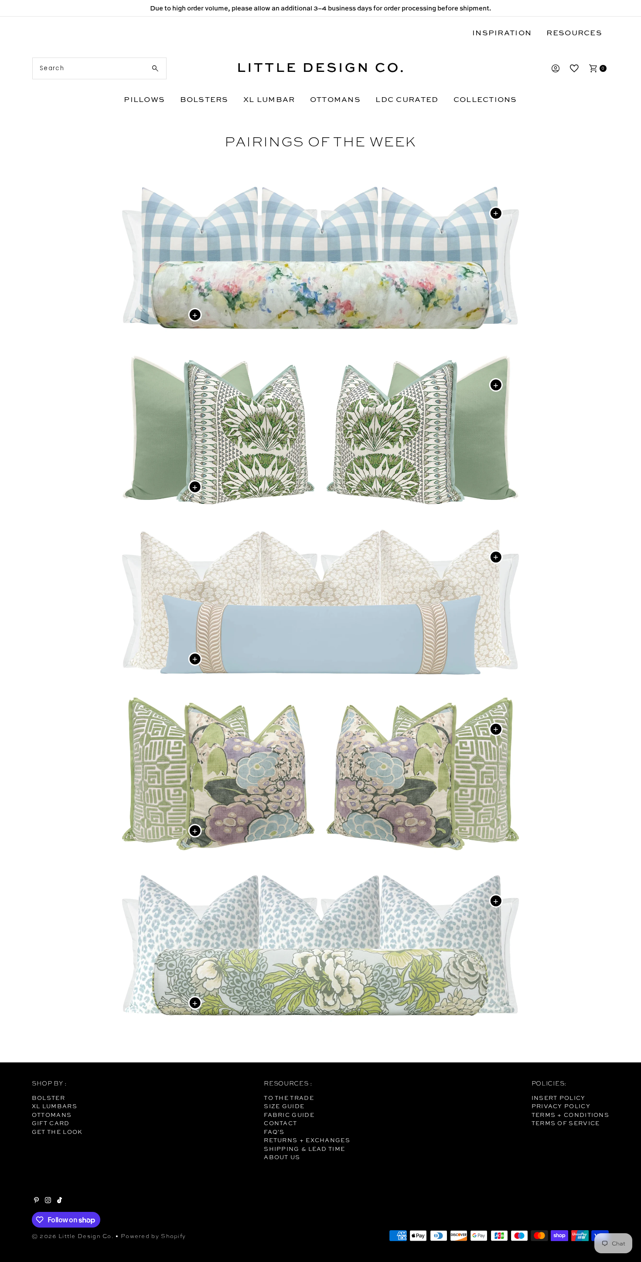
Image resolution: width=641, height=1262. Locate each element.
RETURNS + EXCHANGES (307, 1140)
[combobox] (99, 68)
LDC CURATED (406, 99)
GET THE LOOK (57, 1132)
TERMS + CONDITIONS (570, 1115)
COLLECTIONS (485, 99)
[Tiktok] (59, 1201)
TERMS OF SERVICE (566, 1123)
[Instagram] (48, 1201)
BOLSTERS (204, 99)
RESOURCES (574, 32)
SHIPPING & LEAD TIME (304, 1149)
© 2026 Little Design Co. (73, 1236)
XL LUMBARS (54, 1106)
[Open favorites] (574, 68)
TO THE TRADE (289, 1098)
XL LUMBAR (269, 99)
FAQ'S (274, 1132)
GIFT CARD (51, 1123)
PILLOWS (144, 99)
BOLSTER (48, 1098)
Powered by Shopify (153, 1236)
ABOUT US (282, 1157)
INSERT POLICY (559, 1098)
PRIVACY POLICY (561, 1106)
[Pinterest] (36, 1201)
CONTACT (280, 1123)
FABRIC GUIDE (289, 1115)
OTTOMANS (335, 99)
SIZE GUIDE (284, 1106)
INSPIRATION (502, 32)
